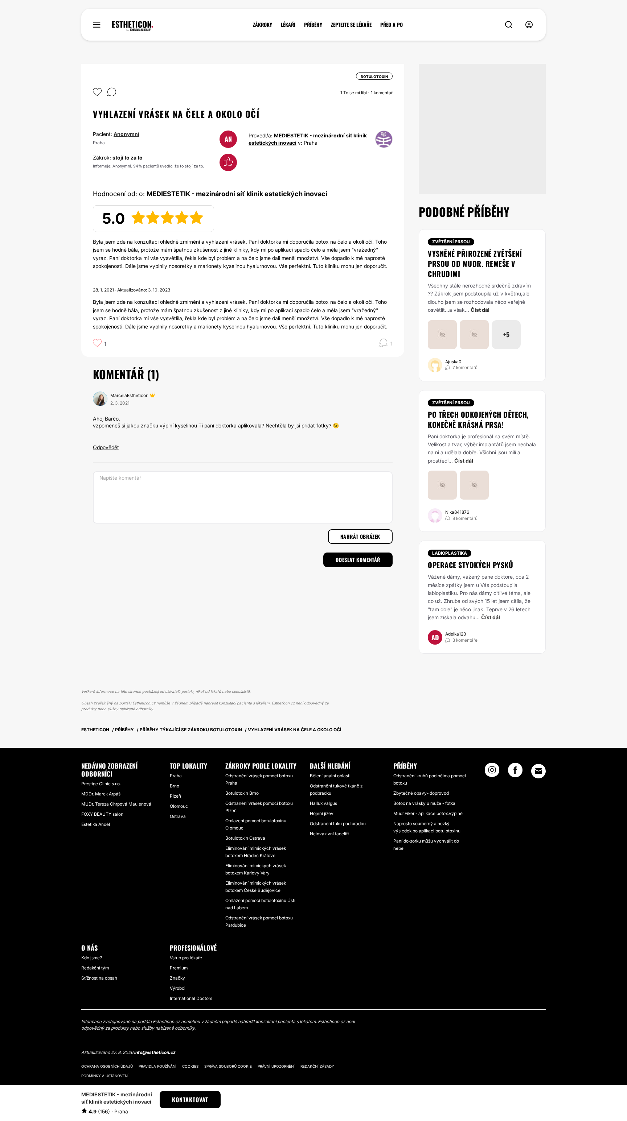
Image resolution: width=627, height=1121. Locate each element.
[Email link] (538, 771)
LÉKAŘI (288, 24)
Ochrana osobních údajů (107, 1066)
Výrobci (177, 988)
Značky (177, 978)
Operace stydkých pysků (470, 564)
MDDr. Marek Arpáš (100, 794)
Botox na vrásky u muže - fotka (424, 803)
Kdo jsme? (91, 957)
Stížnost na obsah (99, 978)
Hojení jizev (321, 813)
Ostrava (178, 816)
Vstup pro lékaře (186, 957)
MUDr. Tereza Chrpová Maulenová (116, 804)
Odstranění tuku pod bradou (338, 823)
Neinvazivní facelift (329, 833)
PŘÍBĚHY (313, 24)
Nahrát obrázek (360, 536)
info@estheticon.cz (155, 1052)
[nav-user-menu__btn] (529, 25)
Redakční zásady (317, 1066)
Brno (174, 786)
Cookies (190, 1066)
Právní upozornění (276, 1066)
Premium (179, 968)
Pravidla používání (157, 1066)
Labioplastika (449, 553)
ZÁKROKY (262, 24)
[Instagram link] (492, 772)
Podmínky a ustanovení (104, 1076)
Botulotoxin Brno (242, 793)
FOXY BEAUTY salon (102, 814)
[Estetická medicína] (132, 26)
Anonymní (126, 134)
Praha (176, 775)
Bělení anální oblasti (330, 775)
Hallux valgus (323, 803)
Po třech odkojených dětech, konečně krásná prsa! (478, 419)
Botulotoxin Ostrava (245, 838)
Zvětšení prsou (451, 241)
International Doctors (191, 998)
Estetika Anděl (95, 824)
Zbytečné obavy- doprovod (421, 793)
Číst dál (480, 310)
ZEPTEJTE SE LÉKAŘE (351, 24)
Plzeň (175, 796)
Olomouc (179, 806)
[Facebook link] (515, 772)
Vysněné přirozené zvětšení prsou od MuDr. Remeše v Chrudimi (475, 263)
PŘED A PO (391, 24)
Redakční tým (95, 968)
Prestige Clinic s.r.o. (101, 783)
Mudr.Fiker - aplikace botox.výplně (428, 813)
